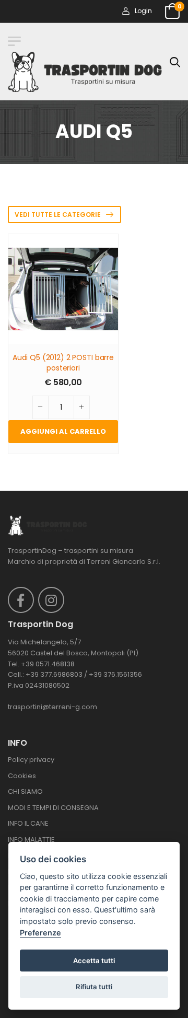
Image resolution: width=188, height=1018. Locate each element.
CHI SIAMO (25, 791)
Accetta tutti (94, 960)
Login (143, 11)
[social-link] (21, 600)
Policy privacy (31, 760)
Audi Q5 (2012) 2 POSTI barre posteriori (63, 363)
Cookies (22, 776)
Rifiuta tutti (94, 986)
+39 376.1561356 (115, 674)
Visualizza (63, 331)
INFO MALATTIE (31, 840)
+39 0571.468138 (48, 664)
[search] (175, 61)
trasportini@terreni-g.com (52, 707)
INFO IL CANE (28, 823)
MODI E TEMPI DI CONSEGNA (53, 808)
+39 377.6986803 (54, 674)
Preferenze (40, 932)
